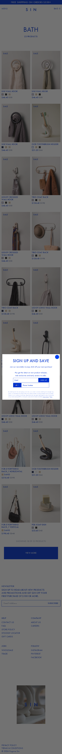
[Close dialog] (57, 357)
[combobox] (17, 385)
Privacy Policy (46, 396)
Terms (51, 396)
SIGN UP (44, 380)
